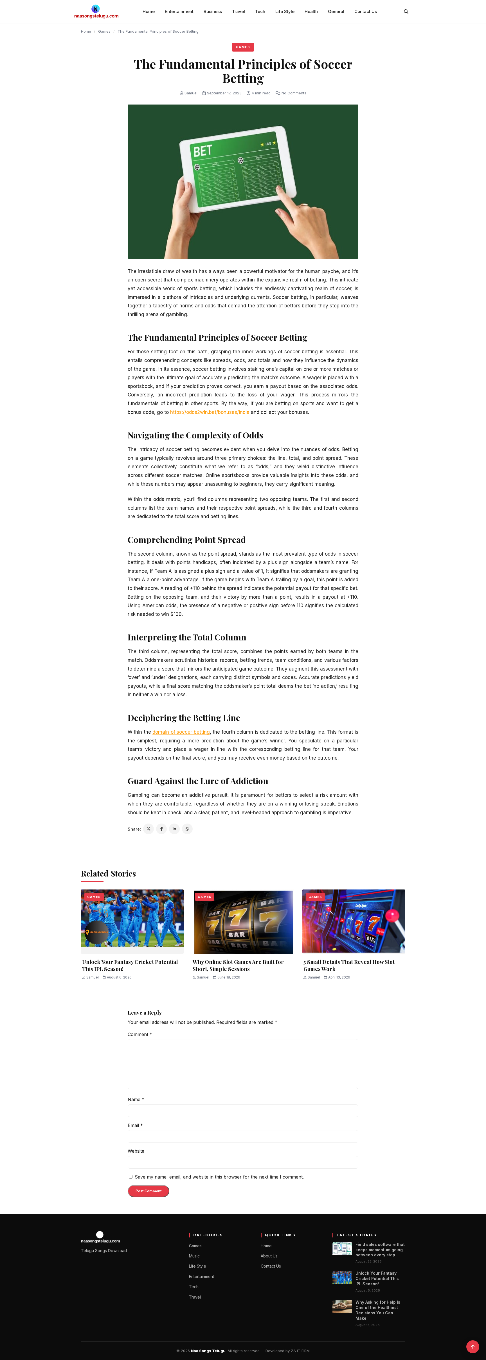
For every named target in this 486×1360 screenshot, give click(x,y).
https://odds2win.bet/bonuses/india (209, 412)
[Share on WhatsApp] (187, 829)
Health (311, 11)
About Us (269, 1255)
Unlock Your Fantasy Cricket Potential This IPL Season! (130, 965)
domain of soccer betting (181, 732)
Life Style (284, 11)
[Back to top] (472, 1346)
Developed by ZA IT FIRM (288, 1350)
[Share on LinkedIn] (174, 829)
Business (213, 11)
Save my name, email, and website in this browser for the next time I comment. (219, 1177)
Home (149, 11)
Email (135, 1125)
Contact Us (365, 11)
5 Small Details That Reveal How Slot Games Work (349, 965)
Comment (140, 1034)
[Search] (406, 11)
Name (136, 1099)
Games (104, 31)
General (336, 11)
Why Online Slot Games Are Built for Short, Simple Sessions (238, 965)
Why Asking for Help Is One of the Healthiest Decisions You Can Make (378, 1310)
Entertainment (179, 11)
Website (136, 1151)
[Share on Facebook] (161, 829)
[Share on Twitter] (148, 829)
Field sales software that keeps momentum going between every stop (380, 1249)
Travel (238, 11)
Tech (260, 11)
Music (194, 1255)
